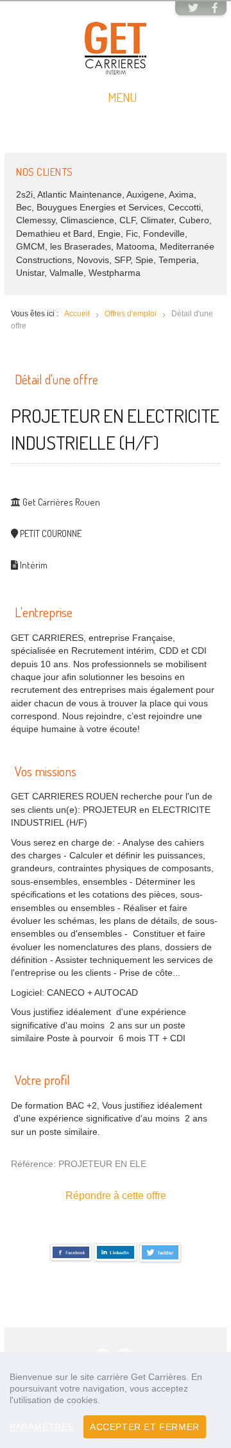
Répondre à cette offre (115, 1195)
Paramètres (42, 1427)
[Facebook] (215, 9)
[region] (115, 1400)
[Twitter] (193, 9)
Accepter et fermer (145, 1427)
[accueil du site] (115, 48)
